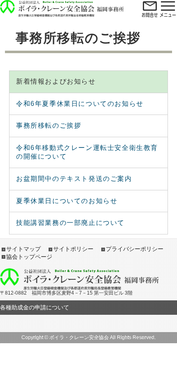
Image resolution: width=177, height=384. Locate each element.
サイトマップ (23, 249)
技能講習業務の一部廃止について (70, 222)
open (150, 8)
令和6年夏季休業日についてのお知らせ (80, 103)
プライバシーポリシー (134, 249)
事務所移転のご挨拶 (48, 125)
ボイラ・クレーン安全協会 (62, 4)
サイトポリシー (73, 249)
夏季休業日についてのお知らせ (66, 200)
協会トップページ (29, 256)
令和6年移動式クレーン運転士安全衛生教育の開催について (87, 152)
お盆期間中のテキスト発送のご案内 (74, 178)
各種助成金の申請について (34, 307)
